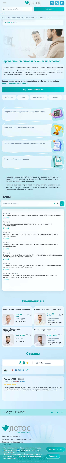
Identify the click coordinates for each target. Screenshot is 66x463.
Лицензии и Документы (11, 436)
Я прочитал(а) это (55, 449)
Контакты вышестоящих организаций (16, 439)
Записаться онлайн (35, 90)
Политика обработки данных (13, 442)
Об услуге (9, 97)
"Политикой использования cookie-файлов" (22, 457)
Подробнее (53, 456)
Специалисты (38, 97)
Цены (23, 97)
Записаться (49, 9)
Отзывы (55, 97)
